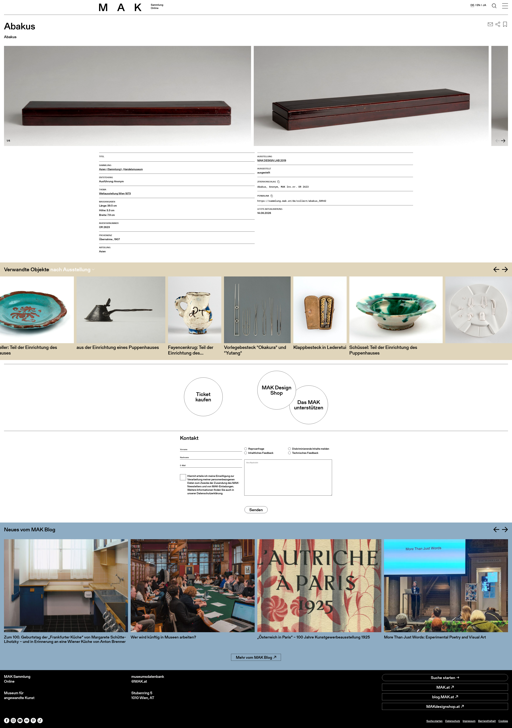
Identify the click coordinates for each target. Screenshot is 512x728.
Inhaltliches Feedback (260, 453)
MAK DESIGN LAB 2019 (271, 160)
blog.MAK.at (443, 697)
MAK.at (443, 687)
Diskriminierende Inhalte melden (310, 448)
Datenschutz (452, 721)
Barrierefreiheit (487, 721)
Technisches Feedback (305, 453)
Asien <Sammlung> (110, 169)
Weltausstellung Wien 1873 (115, 193)
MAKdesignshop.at (443, 706)
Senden (256, 510)
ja (484, 5)
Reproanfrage (256, 448)
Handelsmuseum (133, 169)
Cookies (503, 721)
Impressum (469, 721)
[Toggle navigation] (505, 6)
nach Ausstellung (70, 269)
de (472, 5)
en (478, 5)
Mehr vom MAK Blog (254, 657)
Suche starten (443, 677)
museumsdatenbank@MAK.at (147, 679)
